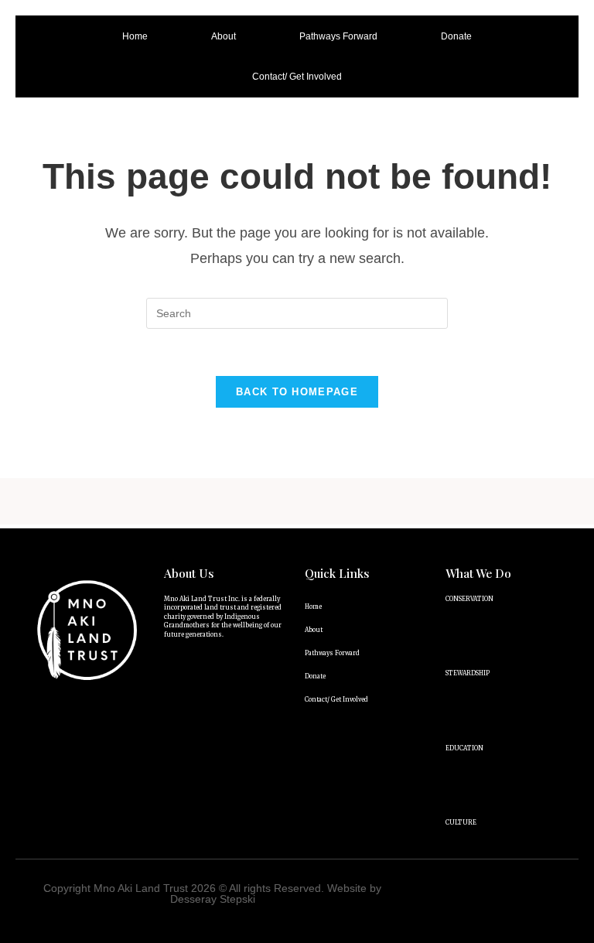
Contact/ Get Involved (297, 76)
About (223, 36)
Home (135, 36)
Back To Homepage (297, 392)
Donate (456, 36)
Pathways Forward (338, 36)
